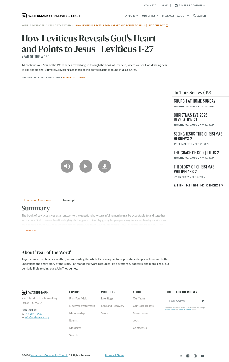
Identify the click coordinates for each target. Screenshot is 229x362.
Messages (38, 25)
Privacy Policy (170, 309)
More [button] (31, 230)
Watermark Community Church (49, 355)
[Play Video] (85, 166)
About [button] (181, 15)
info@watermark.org (37, 317)
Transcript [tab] (69, 200)
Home (25, 25)
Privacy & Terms (114, 355)
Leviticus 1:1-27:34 (74, 77)
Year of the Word (59, 25)
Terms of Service (185, 309)
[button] (151, 15)
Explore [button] (130, 15)
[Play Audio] (67, 166)
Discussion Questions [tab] (37, 200)
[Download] (104, 166)
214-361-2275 (33, 313)
